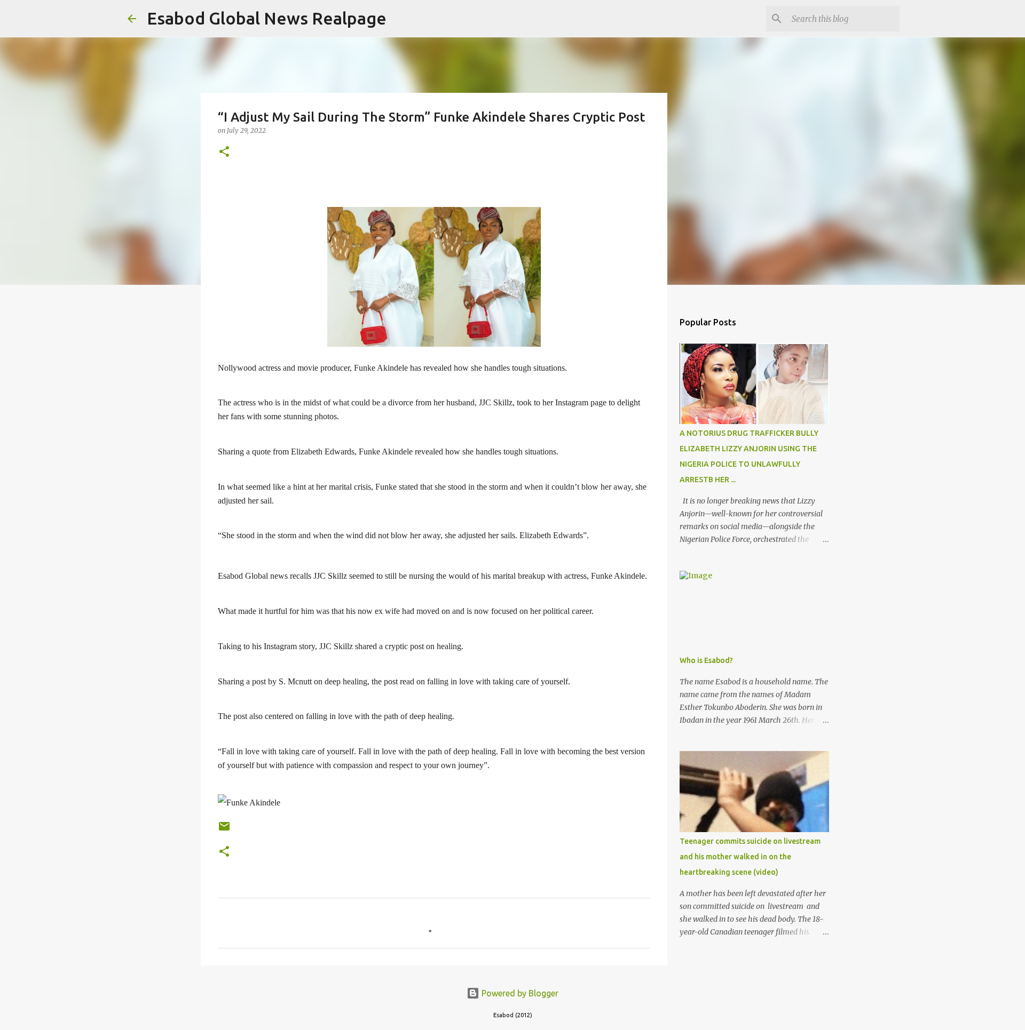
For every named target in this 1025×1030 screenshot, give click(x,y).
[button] (224, 152)
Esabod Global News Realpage (267, 18)
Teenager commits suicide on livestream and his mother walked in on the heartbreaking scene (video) (750, 856)
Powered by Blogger (518, 993)
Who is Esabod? (706, 660)
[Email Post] (224, 830)
